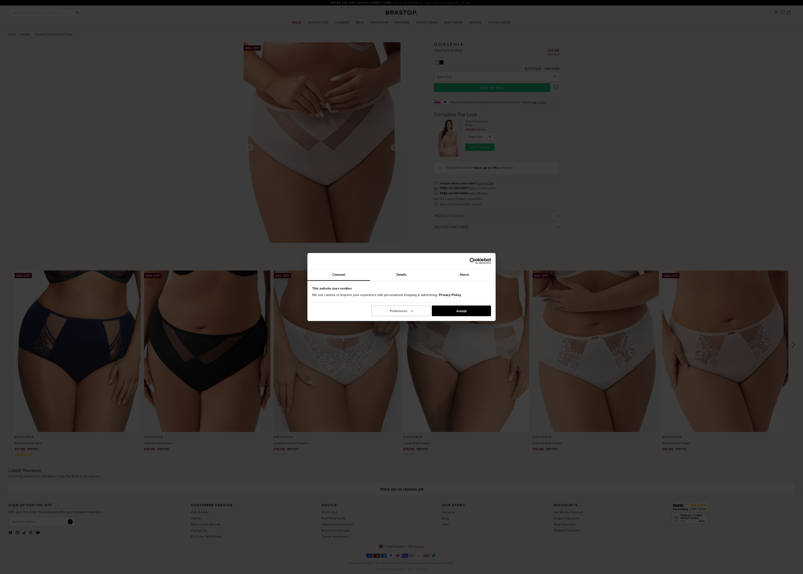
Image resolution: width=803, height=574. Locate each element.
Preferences (398, 311)
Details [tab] (401, 274)
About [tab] (464, 274)
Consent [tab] (338, 274)
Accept (461, 311)
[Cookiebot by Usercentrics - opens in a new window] (472, 261)
